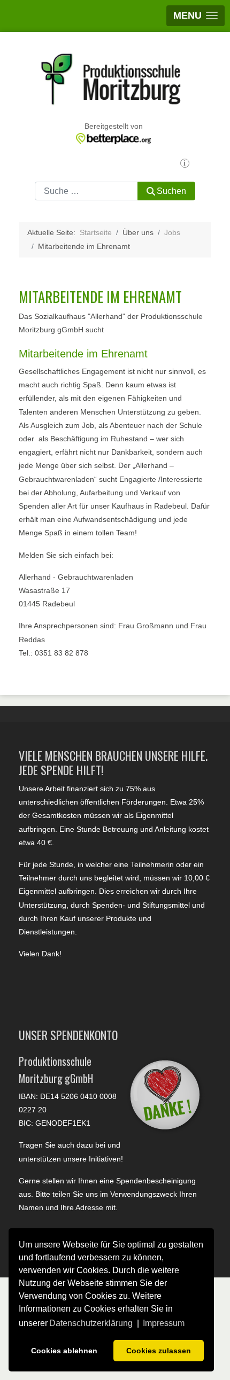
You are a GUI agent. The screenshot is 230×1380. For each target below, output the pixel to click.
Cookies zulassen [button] (158, 1350)
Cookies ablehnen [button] (64, 1350)
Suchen (171, 191)
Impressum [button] (164, 1323)
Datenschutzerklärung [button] (91, 1323)
